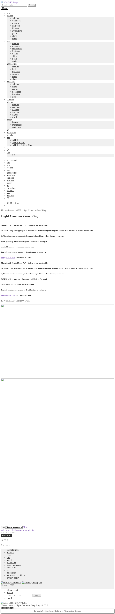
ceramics (16, 107)
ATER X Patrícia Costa (22, 145)
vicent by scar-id (14, 565)
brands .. (10, 190)
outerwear (16, 20)
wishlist (10, 555)
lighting (15, 114)
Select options (7, 608)
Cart (9, 598)
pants (14, 33)
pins (14, 97)
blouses (15, 28)
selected (15, 18)
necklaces (16, 92)
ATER (15, 140)
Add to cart (6, 535)
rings (14, 86)
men (9, 41)
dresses (15, 23)
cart (8, 162)
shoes (14, 79)
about (9, 560)
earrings (15, 89)
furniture (16, 112)
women (10, 15)
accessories (12, 64)
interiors (10, 102)
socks (14, 38)
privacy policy (13, 578)
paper (9, 120)
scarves (15, 74)
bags (14, 69)
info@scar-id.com (8, 257)
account (10, 552)
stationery (16, 127)
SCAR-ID (11, 562)
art (8, 130)
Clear (25, 527)
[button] (17, 530)
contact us (11, 567)
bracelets (16, 94)
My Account (12, 590)
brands (10, 135)
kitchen (15, 109)
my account (12, 160)
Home (4, 210)
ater (8, 137)
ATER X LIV (18, 142)
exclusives (11, 132)
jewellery (11, 81)
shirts (14, 56)
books (15, 122)
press (9, 570)
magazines (17, 125)
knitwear (16, 26)
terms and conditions (16, 575)
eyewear (16, 71)
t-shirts (15, 53)
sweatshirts (17, 31)
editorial (10, 195)
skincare (10, 99)
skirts (14, 36)
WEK (18, 210)
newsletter (11, 573)
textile (15, 117)
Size (3, 527)
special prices (13, 550)
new (9, 13)
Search (31, 5)
